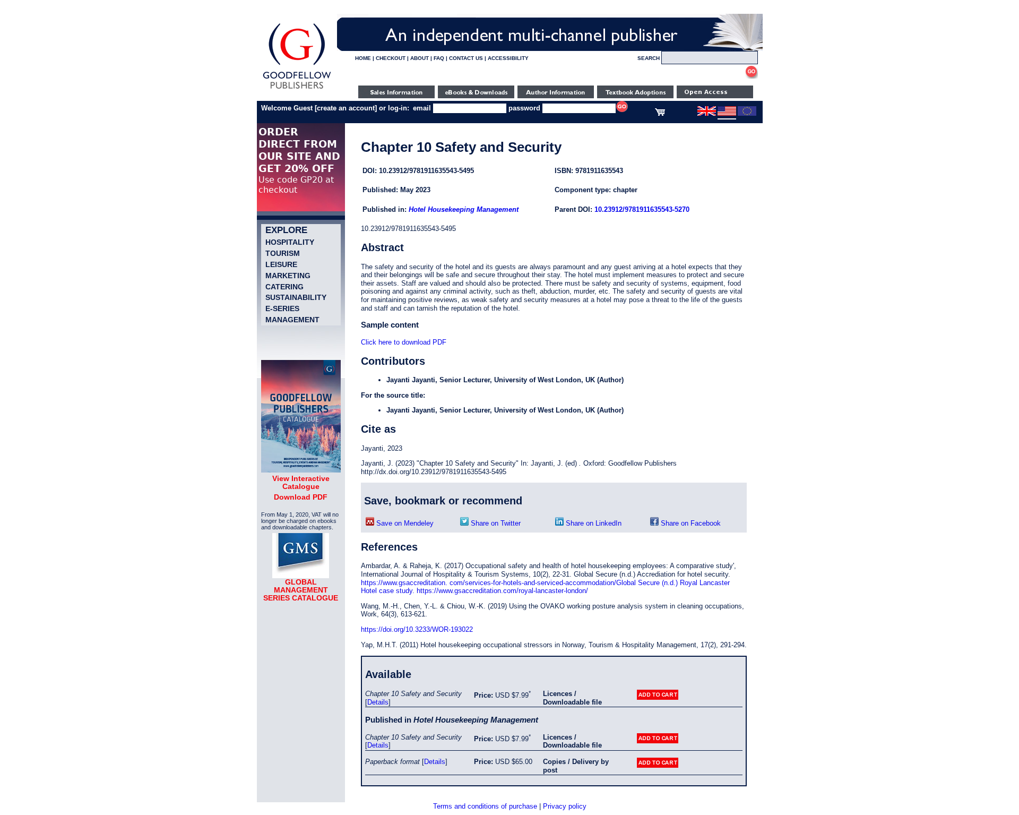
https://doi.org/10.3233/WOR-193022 (417, 629)
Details (377, 702)
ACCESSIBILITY (508, 58)
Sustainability (295, 297)
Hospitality (289, 242)
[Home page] (297, 89)
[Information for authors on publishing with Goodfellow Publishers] (555, 96)
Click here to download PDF (403, 342)
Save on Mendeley (404, 523)
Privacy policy (564, 806)
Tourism (282, 253)
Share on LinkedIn (592, 523)
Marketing (287, 275)
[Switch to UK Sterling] (706, 113)
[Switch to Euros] (747, 113)
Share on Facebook (690, 523)
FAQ (439, 58)
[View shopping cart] (660, 113)
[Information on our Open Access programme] (715, 96)
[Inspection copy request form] (635, 96)
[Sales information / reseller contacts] (396, 96)
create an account (346, 108)
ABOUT (419, 58)
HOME (363, 58)
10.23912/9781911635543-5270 (641, 209)
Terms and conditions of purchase (485, 806)
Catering (284, 286)
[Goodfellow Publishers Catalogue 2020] (301, 470)
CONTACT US (466, 58)
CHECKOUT (390, 58)
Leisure (281, 264)
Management (292, 319)
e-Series (282, 308)
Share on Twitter (495, 523)
